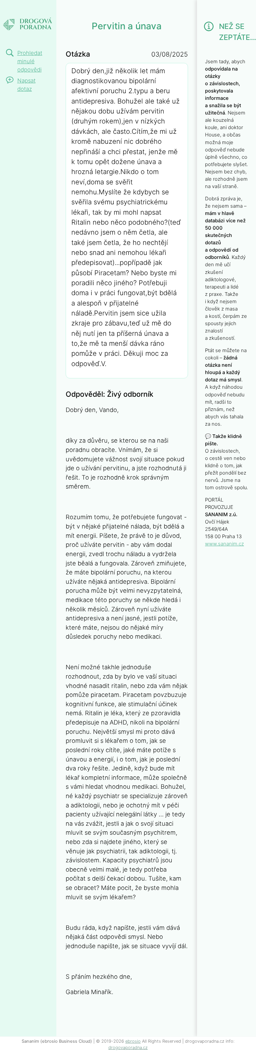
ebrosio (133, 1041)
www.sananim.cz (224, 544)
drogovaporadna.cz (128, 1047)
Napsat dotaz (26, 84)
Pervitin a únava (28, 18)
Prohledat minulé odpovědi (29, 61)
